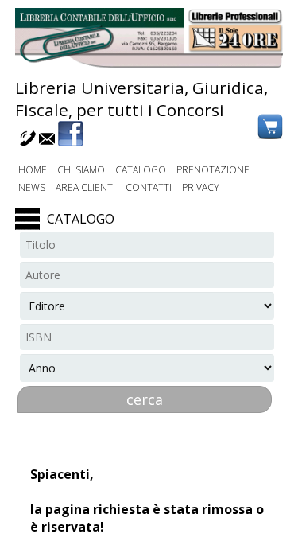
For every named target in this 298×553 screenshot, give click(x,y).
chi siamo (81, 170)
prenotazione (213, 170)
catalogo (140, 170)
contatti (149, 187)
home (32, 170)
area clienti (85, 187)
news (31, 187)
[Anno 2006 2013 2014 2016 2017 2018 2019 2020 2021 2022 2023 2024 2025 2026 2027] (147, 367)
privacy (200, 187)
